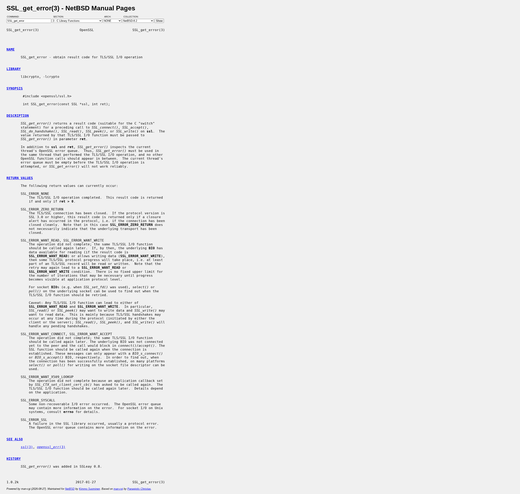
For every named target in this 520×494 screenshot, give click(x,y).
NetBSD (70, 488)
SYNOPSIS (14, 88)
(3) (27, 447)
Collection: (131, 17)
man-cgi (118, 488)
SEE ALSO (14, 439)
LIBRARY (13, 69)
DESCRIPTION (17, 116)
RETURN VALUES (19, 178)
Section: (59, 17)
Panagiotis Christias (139, 488)
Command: (14, 17)
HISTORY (13, 459)
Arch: (109, 17)
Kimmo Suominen (89, 488)
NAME (10, 49)
